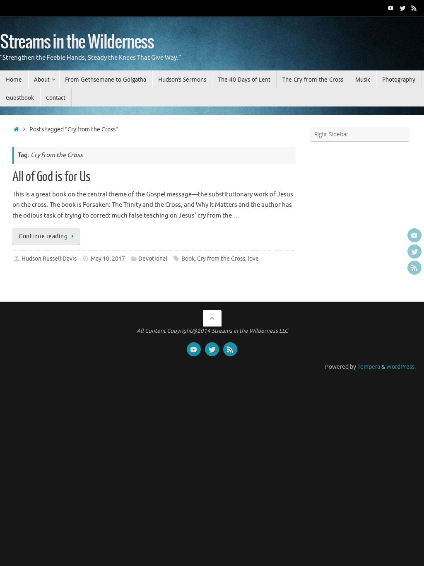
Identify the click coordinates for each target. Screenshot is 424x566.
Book (188, 258)
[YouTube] (391, 8)
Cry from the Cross (221, 258)
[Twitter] (402, 8)
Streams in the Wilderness (77, 42)
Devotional (152, 258)
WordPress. (401, 366)
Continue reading (43, 236)
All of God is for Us (51, 176)
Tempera (368, 366)
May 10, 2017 (108, 258)
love (253, 258)
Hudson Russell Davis (49, 258)
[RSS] (414, 8)
